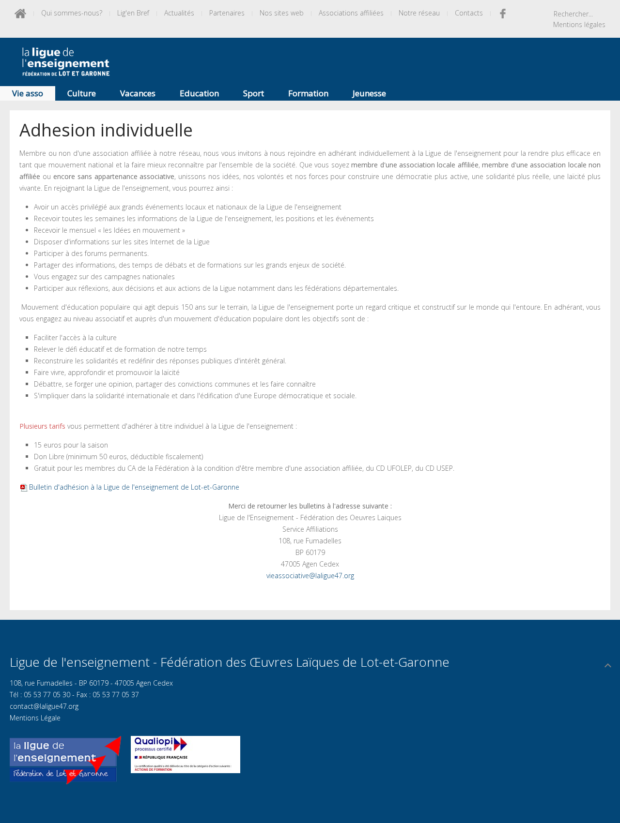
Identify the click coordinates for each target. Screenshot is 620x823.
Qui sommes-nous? (71, 12)
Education (199, 93)
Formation (308, 93)
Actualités (179, 12)
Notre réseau (419, 12)
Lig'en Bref (133, 12)
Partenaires (227, 12)
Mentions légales (579, 24)
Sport (253, 93)
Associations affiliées (351, 12)
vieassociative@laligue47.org (310, 575)
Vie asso (27, 93)
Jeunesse (369, 93)
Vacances (137, 93)
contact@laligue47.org (44, 706)
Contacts (469, 12)
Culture (81, 93)
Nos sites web (282, 12)
